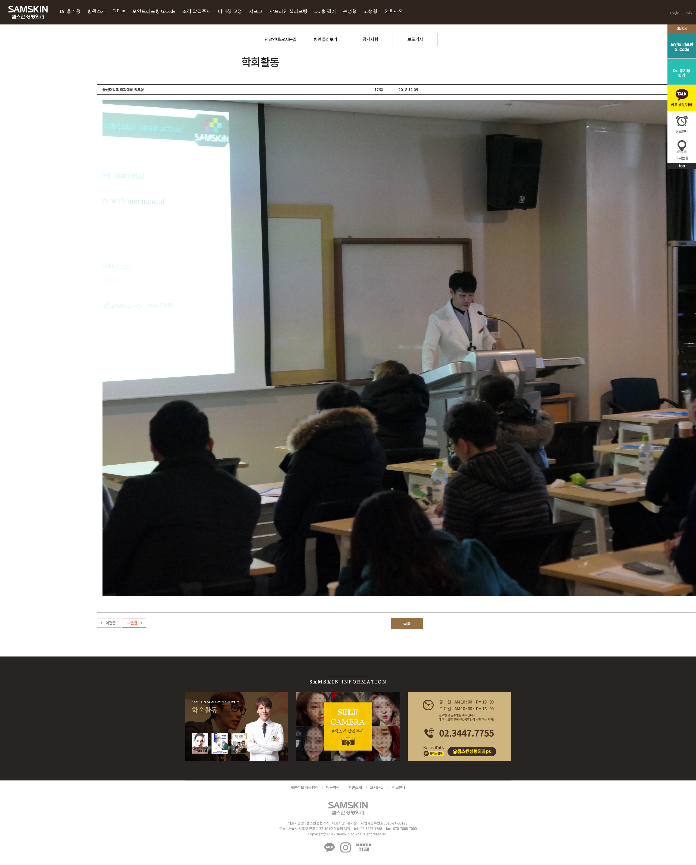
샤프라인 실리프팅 (288, 11)
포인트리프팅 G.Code (153, 11)
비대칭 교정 (230, 11)
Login (674, 13)
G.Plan (119, 10)
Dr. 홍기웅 (70, 11)
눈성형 (350, 11)
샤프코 (256, 11)
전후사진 (393, 11)
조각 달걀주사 (196, 11)
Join (688, 13)
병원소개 (96, 11)
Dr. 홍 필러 (325, 11)
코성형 (370, 11)
